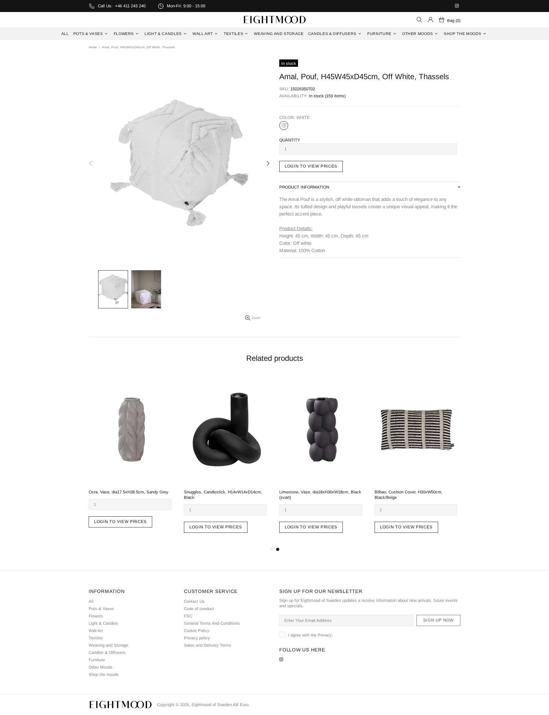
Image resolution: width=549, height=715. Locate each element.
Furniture (97, 659)
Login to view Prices (311, 166)
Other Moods (100, 667)
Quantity (289, 140)
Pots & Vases (101, 608)
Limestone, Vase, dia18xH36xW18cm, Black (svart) (320, 495)
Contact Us (194, 601)
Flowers (96, 616)
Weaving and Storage (108, 645)
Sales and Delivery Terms (207, 645)
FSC (188, 616)
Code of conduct (199, 608)
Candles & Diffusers (107, 652)
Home (93, 47)
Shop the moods (104, 674)
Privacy (325, 635)
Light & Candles (103, 623)
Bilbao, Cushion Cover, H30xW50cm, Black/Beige (409, 495)
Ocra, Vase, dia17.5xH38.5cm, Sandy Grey (128, 492)
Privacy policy (197, 638)
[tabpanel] (322, 460)
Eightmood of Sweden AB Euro (274, 19)
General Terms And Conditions (212, 623)
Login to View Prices (120, 521)
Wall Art (96, 630)
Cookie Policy (196, 630)
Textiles (96, 638)
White (284, 125)
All (91, 601)
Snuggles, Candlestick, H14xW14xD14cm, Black (223, 495)
